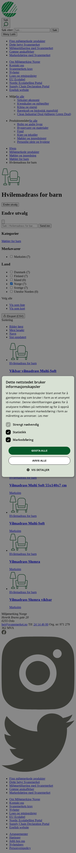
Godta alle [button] (39, 450)
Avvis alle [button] (39, 460)
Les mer (43, 416)
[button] (38, 470)
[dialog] (38, 426)
